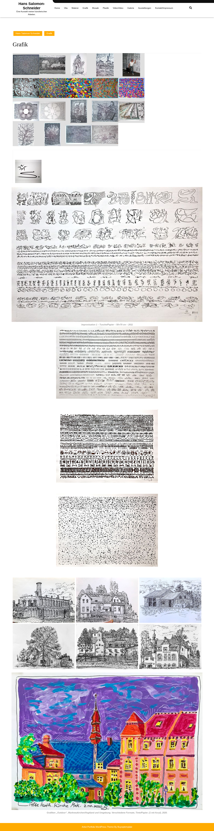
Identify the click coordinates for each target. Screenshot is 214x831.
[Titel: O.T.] (26, 87)
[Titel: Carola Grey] (105, 111)
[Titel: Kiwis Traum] (26, 64)
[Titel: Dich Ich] (105, 134)
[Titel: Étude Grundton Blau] (52, 87)
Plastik (106, 8)
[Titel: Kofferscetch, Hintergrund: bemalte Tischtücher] (131, 64)
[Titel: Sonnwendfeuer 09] (52, 134)
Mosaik (95, 8)
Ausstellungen (144, 8)
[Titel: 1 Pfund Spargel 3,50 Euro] (131, 111)
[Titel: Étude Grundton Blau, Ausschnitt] (79, 87)
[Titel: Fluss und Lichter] (79, 134)
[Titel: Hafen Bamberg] (105, 64)
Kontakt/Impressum (164, 8)
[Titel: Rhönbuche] (26, 134)
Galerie (130, 8)
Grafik (85, 8)
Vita (66, 8)
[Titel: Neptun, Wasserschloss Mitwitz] (79, 64)
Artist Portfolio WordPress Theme (98, 827)
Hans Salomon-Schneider (28, 33)
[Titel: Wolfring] (52, 64)
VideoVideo (118, 8)
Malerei (75, 8)
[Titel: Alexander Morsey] (79, 111)
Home (57, 8)
